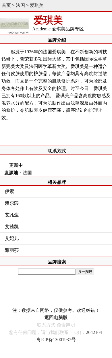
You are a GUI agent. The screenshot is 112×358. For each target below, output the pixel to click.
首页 (6, 5)
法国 (20, 5)
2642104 (94, 332)
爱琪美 (37, 5)
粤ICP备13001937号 (56, 339)
